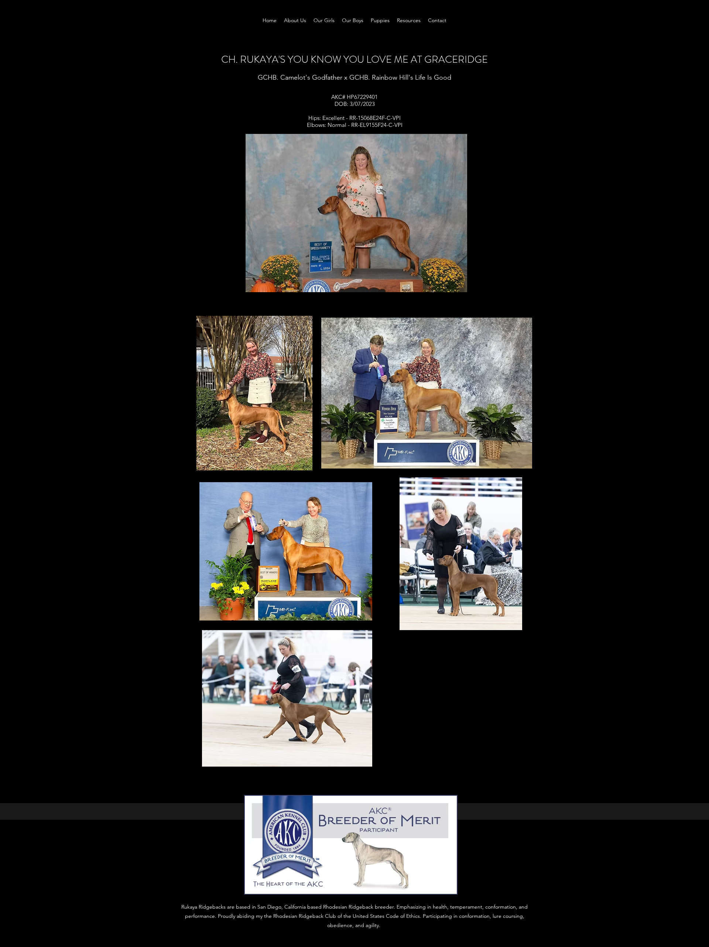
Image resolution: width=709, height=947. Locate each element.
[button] (324, 20)
